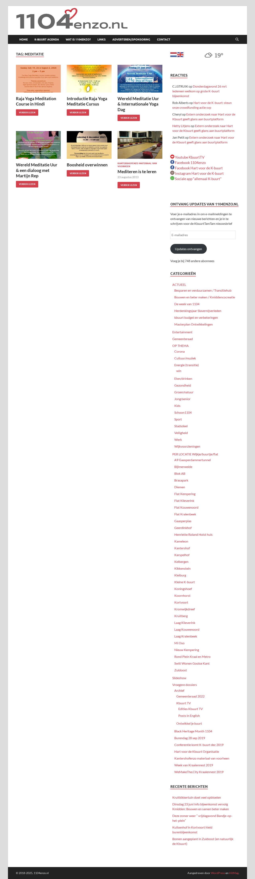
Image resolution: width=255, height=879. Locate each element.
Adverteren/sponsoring (131, 39)
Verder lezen (25, 111)
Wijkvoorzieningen (187, 446)
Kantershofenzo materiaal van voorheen (201, 758)
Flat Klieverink (184, 500)
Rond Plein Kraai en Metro (192, 656)
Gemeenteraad (182, 339)
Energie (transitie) (186, 365)
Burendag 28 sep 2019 (189, 738)
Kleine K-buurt (184, 582)
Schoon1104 (183, 412)
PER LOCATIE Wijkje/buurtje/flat (195, 454)
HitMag (233, 873)
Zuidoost (180, 670)
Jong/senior (182, 399)
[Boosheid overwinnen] (89, 145)
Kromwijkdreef (184, 609)
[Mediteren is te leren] (140, 145)
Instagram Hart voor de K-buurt (199, 173)
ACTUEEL (179, 284)
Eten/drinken (183, 378)
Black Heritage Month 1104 (193, 731)
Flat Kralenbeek (185, 514)
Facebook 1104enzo (190, 162)
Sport (178, 419)
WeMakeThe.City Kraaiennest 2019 (199, 772)
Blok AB (179, 473)
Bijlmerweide (183, 467)
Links (101, 39)
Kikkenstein (182, 568)
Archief (179, 690)
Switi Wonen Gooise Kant (192, 663)
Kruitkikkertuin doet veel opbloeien (196, 797)
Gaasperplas (182, 521)
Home (23, 39)
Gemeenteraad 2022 (190, 696)
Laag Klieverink (184, 622)
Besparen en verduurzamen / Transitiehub (202, 290)
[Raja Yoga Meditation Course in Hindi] (38, 79)
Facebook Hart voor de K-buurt (198, 168)
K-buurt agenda (46, 39)
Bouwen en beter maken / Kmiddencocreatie (204, 297)
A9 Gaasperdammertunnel (192, 460)
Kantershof (182, 548)
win (178, 371)
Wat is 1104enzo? (78, 39)
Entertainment (182, 332)
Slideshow (179, 678)
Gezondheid (182, 385)
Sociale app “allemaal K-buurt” (198, 179)
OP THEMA (180, 345)
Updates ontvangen (188, 249)
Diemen (179, 487)
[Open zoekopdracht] (237, 39)
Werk (178, 439)
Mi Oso (179, 643)
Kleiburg (180, 575)
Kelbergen (181, 561)
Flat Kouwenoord (186, 507)
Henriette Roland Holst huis (193, 534)
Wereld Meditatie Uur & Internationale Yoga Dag (138, 104)
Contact (163, 39)
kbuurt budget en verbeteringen (196, 317)
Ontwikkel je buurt (189, 723)
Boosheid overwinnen (87, 164)
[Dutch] (173, 54)
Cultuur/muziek (185, 358)
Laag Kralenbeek (185, 636)
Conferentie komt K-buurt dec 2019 (199, 745)
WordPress (218, 873)
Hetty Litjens (181, 126)
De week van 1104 (186, 304)
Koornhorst (182, 595)
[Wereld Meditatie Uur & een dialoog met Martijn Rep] (38, 145)
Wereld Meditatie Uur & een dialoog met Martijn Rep (36, 170)
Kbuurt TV (183, 703)
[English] (180, 54)
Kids (177, 405)
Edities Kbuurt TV (190, 709)
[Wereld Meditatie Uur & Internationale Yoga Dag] (140, 79)
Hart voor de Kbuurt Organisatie (196, 751)
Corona (179, 351)
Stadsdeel (181, 426)
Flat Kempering (184, 494)
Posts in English (189, 715)
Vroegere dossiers (184, 685)
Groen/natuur (183, 392)
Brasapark (181, 480)
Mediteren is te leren (137, 171)
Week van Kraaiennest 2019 (193, 765)
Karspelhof (181, 555)
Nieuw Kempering (186, 650)
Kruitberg (181, 616)
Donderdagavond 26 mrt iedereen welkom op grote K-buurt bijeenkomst (199, 91)
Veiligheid (181, 433)
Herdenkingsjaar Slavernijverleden (197, 311)
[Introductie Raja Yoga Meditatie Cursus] (89, 79)
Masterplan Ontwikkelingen (193, 324)
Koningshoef (183, 589)
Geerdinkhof (183, 528)
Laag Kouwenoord (186, 629)
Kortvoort (181, 602)
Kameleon (181, 541)
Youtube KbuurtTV (189, 157)
